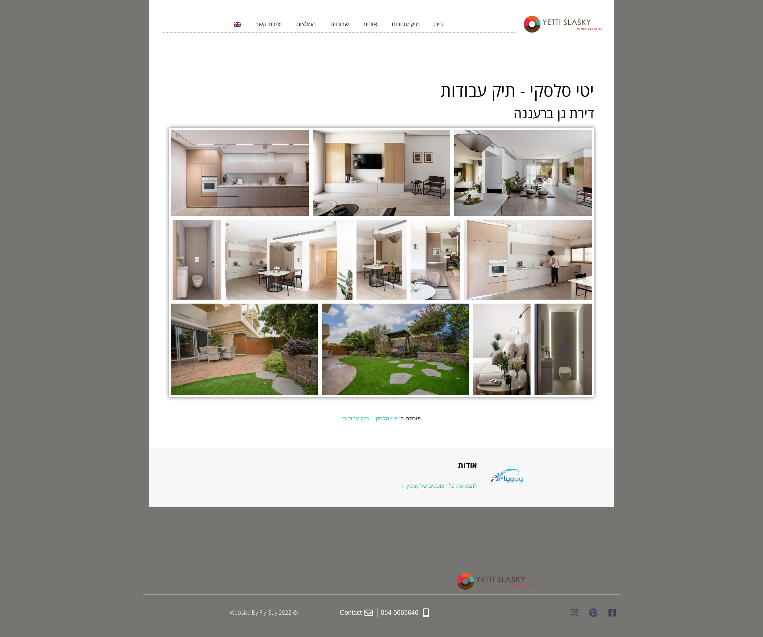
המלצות (306, 24)
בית (438, 24)
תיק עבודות (405, 24)
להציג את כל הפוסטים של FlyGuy (439, 486)
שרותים (339, 24)
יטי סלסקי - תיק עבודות (369, 418)
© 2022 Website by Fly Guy (264, 612)
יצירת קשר (269, 24)
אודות (370, 24)
